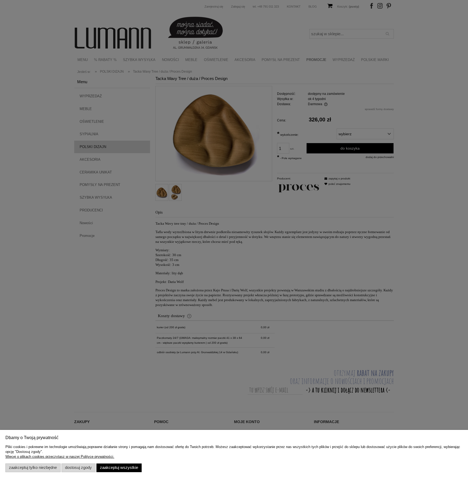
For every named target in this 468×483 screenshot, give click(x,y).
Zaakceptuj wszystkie (119, 467)
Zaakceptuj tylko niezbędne (33, 467)
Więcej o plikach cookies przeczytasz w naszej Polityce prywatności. (59, 457)
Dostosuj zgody (78, 467)
